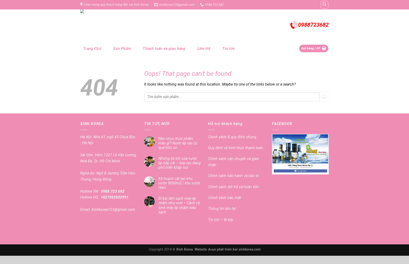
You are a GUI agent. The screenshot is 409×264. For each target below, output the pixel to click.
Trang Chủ (92, 48)
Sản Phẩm (122, 48)
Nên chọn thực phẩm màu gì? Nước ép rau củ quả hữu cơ (177, 143)
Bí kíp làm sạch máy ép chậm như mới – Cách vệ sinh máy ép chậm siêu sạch (179, 205)
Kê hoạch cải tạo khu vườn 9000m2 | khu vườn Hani (179, 183)
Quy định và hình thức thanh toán (235, 148)
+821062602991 (114, 197)
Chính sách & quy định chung (232, 137)
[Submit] (324, 96)
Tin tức (228, 48)
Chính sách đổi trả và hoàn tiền (233, 187)
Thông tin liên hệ (222, 208)
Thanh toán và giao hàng (164, 48)
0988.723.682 (112, 191)
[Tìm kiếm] (325, 5)
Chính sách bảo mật (224, 197)
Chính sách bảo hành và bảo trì (233, 175)
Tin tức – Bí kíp (220, 219)
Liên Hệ (203, 48)
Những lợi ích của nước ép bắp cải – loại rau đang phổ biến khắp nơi (179, 163)
